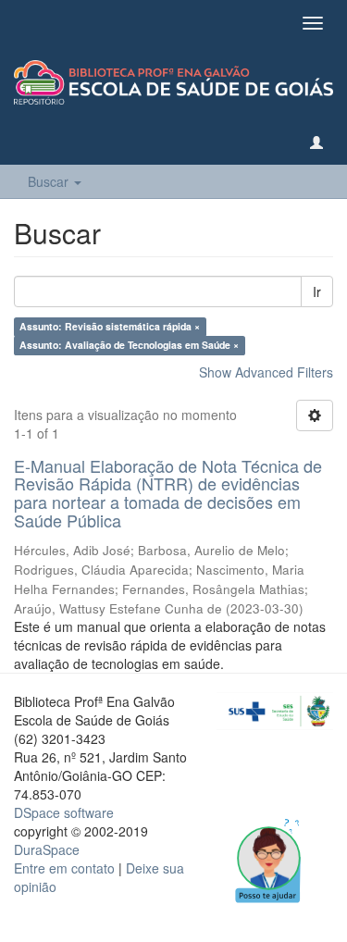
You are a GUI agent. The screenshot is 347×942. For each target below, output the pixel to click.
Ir (317, 291)
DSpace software (64, 812)
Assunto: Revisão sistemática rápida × (109, 327)
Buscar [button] (50, 181)
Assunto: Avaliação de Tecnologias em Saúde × (129, 346)
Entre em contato (64, 868)
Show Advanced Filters (266, 372)
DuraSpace (47, 849)
